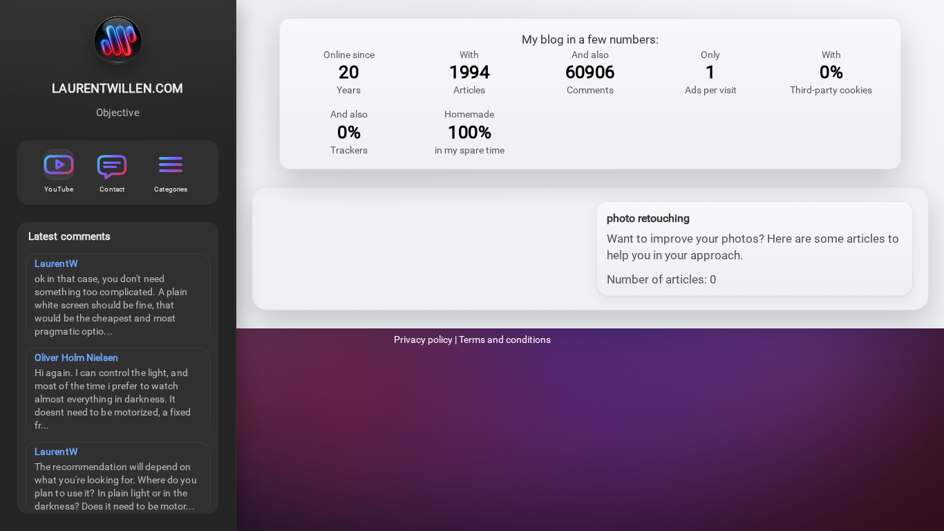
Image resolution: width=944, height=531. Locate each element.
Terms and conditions (505, 339)
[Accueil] (117, 43)
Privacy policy (423, 339)
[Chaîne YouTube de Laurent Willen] (59, 164)
